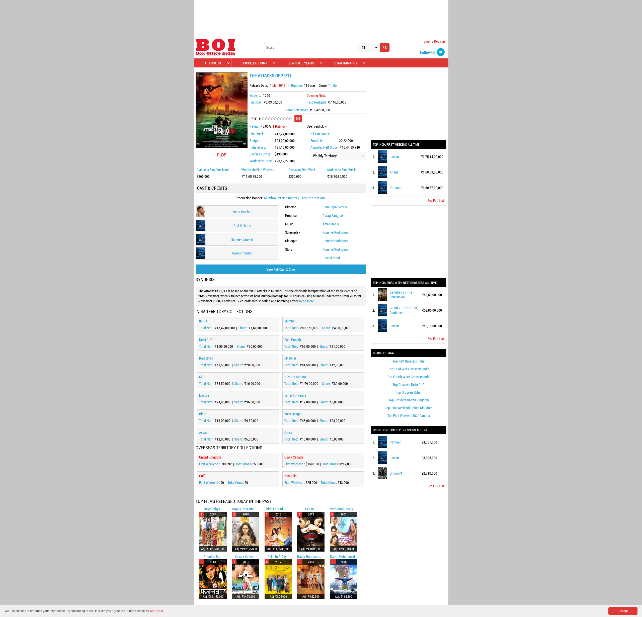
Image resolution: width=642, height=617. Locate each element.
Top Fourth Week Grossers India (408, 376)
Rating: (254, 126)
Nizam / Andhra (295, 376)
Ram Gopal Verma (335, 207)
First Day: (256, 102)
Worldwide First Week (341, 169)
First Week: (257, 133)
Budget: (255, 140)
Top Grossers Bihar (409, 392)
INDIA (203, 321)
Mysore (204, 395)
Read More (306, 301)
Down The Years (300, 62)
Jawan (394, 156)
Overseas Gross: (260, 154)
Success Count (254, 62)
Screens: (255, 95)
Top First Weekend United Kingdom (408, 407)
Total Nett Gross (297, 110)
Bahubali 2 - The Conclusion (401, 294)
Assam (203, 432)
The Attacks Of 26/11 (271, 75)
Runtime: (297, 85)
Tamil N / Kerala (295, 395)
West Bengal (292, 413)
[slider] (277, 118)
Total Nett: (206, 327)
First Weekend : (209, 464)
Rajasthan (206, 358)
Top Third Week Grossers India (408, 369)
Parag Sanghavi (333, 215)
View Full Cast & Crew (280, 269)
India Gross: (258, 147)
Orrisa (288, 432)
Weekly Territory (325, 155)
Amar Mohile (331, 224)
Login (427, 41)
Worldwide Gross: (261, 160)
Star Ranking (345, 62)
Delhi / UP (206, 339)
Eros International (313, 197)
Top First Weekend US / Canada (408, 415)
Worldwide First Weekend (258, 169)
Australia (290, 475)
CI (200, 376)
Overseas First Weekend (213, 169)
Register (439, 41)
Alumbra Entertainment (280, 197)
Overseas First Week (301, 169)
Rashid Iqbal (331, 257)
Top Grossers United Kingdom (409, 400)
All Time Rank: (320, 133)
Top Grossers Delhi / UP (409, 384)
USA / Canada (293, 457)
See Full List (436, 200)
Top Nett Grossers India (409, 361)
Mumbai (289, 321)
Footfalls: (316, 140)
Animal (394, 172)
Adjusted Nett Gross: (324, 147)
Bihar (202, 413)
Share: (243, 327)
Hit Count (213, 62)
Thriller (332, 85)
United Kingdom (210, 457)
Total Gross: (243, 464)
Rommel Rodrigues (335, 232)
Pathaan (396, 187)
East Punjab (292, 339)
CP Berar (290, 358)
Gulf (202, 475)
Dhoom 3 (396, 473)
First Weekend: (317, 102)
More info (156, 611)
